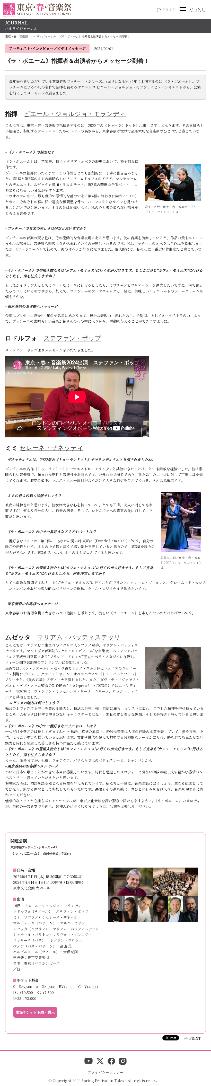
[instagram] (123, 1061)
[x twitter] (100, 1061)
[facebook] (111, 1061)
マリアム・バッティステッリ (76, 928)
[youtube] (88, 1061)
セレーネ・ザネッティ (63, 917)
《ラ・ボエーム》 (42, 853)
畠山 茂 (66, 946)
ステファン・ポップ (72, 911)
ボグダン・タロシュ (65, 940)
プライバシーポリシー (105, 1072)
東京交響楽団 (38, 957)
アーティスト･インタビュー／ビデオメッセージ (47, 48)
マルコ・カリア (72, 922)
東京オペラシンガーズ (42, 963)
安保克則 (70, 951)
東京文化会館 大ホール (31, 887)
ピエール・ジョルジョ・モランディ (52, 905)
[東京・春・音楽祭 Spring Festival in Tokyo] (37, 10)
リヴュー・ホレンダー (74, 934)
